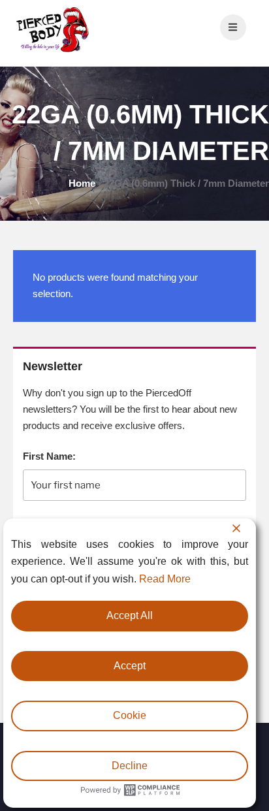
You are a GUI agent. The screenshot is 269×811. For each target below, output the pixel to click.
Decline (130, 765)
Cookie (129, 715)
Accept (130, 665)
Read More (165, 578)
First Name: (49, 456)
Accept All (129, 615)
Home (82, 183)
